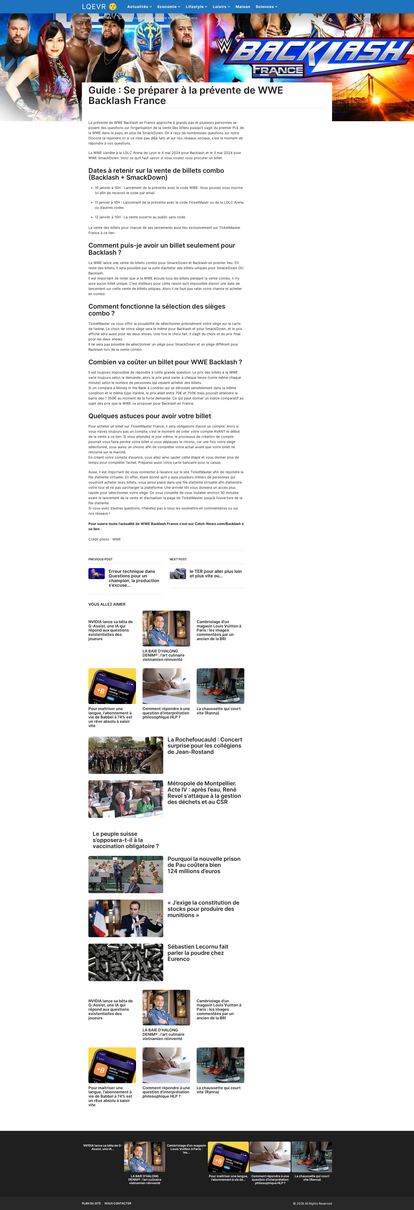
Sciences (265, 7)
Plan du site (91, 1203)
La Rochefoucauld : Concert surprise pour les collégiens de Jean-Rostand (205, 745)
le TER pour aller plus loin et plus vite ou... (216, 573)
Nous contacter (118, 1203)
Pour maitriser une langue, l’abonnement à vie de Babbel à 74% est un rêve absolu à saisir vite (110, 717)
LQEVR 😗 (100, 6)
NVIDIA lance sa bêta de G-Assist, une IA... (102, 1147)
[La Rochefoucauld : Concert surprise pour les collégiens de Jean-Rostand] (125, 755)
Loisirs (220, 7)
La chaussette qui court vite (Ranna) (219, 710)
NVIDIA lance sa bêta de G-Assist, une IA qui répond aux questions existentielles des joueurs (110, 630)
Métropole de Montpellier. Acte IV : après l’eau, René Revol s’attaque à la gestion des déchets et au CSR (204, 792)
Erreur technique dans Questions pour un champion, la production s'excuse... (134, 578)
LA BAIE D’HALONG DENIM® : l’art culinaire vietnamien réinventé (164, 655)
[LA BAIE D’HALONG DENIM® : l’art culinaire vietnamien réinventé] (166, 628)
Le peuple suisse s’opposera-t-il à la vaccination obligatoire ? (126, 839)
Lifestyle (195, 7)
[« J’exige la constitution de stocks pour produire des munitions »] (125, 918)
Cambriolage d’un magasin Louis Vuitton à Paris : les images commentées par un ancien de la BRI (219, 630)
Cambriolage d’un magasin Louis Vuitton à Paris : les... (186, 1149)
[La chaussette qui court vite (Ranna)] (220, 686)
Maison (243, 7)
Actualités (137, 7)
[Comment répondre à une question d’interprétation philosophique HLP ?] (166, 686)
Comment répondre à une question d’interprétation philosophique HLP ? (166, 713)
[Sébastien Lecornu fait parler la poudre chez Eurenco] (125, 962)
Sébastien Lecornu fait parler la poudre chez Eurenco (198, 952)
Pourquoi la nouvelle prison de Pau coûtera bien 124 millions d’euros (204, 864)
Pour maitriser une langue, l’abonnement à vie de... (228, 1177)
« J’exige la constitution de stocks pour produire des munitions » (203, 908)
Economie (167, 7)
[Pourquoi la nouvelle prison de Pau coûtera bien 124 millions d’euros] (125, 874)
